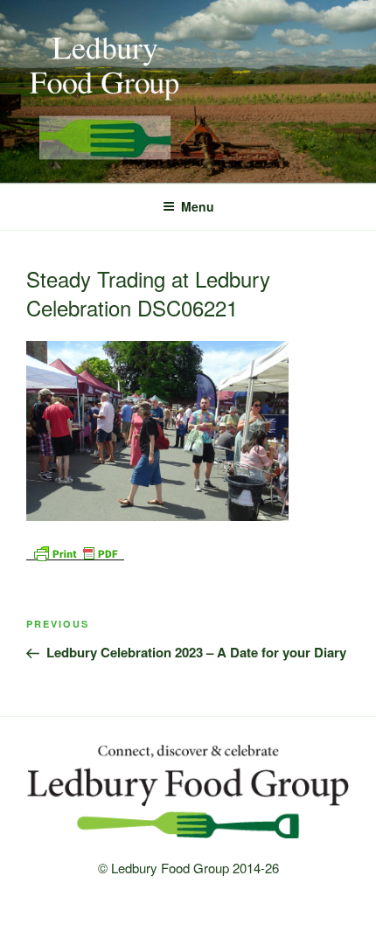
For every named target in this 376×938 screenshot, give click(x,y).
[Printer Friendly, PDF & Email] (75, 551)
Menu (197, 206)
